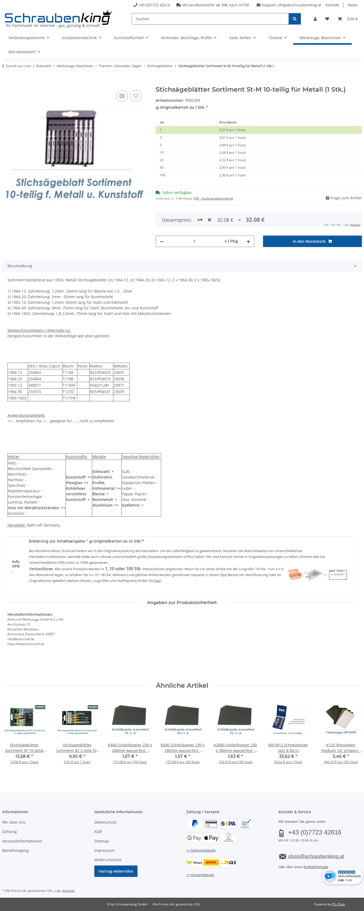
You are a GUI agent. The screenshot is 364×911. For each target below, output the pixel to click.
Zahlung (9, 831)
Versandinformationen (22, 841)
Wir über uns (14, 822)
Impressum (104, 850)
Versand (355, 224)
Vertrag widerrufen (116, 871)
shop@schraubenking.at (299, 4)
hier (157, 580)
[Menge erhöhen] (248, 241)
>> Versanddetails (200, 874)
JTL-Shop (338, 904)
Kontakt (332, 4)
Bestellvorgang (15, 850)
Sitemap (101, 841)
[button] (315, 19)
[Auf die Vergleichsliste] (122, 96)
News (353, 4)
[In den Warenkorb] (6, 83)
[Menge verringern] (162, 241)
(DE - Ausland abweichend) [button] (213, 198)
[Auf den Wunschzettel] (136, 96)
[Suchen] (295, 19)
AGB (98, 831)
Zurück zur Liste (18, 65)
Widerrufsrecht (108, 859)
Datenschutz (105, 822)
